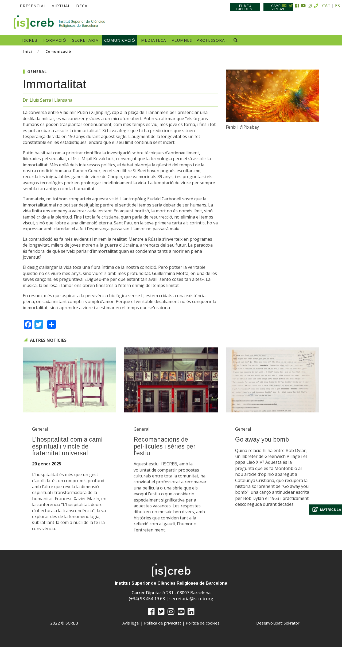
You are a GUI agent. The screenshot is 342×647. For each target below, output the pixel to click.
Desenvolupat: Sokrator (278, 623)
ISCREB (29, 40)
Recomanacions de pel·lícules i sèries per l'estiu (164, 446)
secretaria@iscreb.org (191, 599)
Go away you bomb (262, 439)
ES (337, 6)
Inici (27, 51)
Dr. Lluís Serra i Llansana (47, 100)
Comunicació (119, 40)
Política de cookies (203, 623)
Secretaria (85, 40)
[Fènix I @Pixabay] (272, 96)
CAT (326, 6)
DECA (81, 5)
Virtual (61, 5)
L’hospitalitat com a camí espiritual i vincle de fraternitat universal (67, 446)
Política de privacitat (162, 623)
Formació (54, 40)
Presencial (33, 5)
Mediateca (153, 40)
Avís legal (130, 623)
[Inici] (60, 22)
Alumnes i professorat (200, 40)
